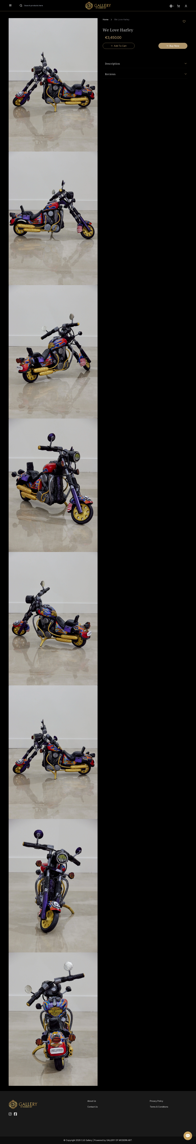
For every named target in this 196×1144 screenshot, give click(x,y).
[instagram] (10, 1114)
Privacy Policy (156, 1101)
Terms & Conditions (159, 1107)
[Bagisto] (98, 5)
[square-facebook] (15, 1114)
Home (105, 19)
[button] (171, 6)
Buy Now (174, 45)
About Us (91, 1101)
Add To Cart (120, 45)
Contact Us (92, 1107)
